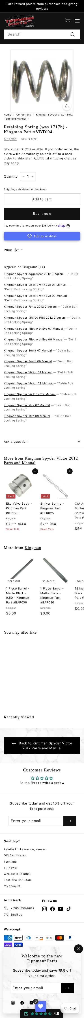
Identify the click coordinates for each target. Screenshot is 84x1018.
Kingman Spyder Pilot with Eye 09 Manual (33, 339)
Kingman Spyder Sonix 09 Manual (28, 361)
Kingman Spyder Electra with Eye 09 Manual (35, 295)
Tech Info (10, 861)
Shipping (9, 189)
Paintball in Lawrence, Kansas (25, 849)
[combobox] (42, 34)
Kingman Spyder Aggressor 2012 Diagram (34, 274)
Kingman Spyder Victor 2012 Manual (30, 394)
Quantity (10, 176)
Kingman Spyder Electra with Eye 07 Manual (35, 284)
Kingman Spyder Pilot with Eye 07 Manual (33, 328)
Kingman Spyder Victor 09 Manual (28, 383)
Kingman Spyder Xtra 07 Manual (27, 405)
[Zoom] (67, 106)
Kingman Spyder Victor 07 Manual (28, 372)
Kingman (10, 139)
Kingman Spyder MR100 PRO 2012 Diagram (35, 317)
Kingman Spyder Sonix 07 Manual (28, 350)
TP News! (10, 867)
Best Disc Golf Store (18, 880)
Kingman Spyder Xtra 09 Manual (27, 416)
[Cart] (67, 21)
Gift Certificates (15, 855)
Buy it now (42, 213)
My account (12, 886)
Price (8, 250)
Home (7, 114)
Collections (23, 114)
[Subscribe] (67, 988)
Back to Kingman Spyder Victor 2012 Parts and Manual (45, 745)
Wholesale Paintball (17, 873)
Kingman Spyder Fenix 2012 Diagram (30, 306)
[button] (42, 236)
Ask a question (16, 441)
